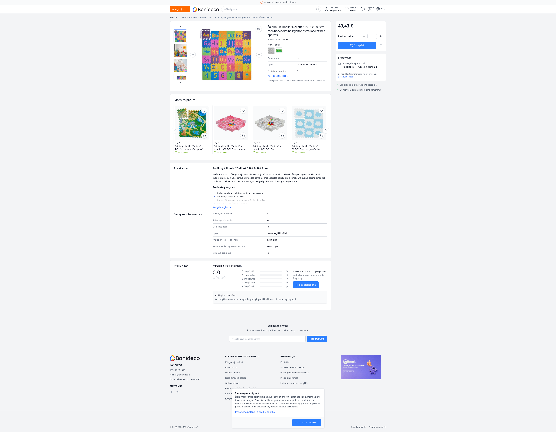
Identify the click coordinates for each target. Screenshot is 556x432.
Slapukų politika (266, 412)
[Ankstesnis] (193, 54)
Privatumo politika (245, 412)
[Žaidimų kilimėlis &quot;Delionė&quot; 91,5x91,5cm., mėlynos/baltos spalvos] (309, 123)
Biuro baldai (231, 367)
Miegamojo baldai (234, 362)
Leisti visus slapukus (307, 422)
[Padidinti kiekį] (380, 36)
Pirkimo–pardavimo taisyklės (294, 383)
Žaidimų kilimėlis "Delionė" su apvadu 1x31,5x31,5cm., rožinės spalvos (229, 148)
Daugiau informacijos (346, 77)
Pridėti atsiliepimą (306, 284)
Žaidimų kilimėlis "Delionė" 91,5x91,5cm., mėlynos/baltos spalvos (306, 148)
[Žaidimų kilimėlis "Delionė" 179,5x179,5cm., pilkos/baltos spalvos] (271, 50)
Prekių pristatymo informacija (294, 372)
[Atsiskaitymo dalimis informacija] (361, 367)
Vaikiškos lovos (232, 383)
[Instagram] (177, 391)
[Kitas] (259, 54)
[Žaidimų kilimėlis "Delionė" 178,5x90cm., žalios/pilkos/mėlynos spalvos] (279, 50)
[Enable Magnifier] (259, 29)
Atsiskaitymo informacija (292, 367)
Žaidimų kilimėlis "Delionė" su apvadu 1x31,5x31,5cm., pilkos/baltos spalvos (267, 148)
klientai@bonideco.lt (180, 374)
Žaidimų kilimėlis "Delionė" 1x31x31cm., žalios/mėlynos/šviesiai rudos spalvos (188, 148)
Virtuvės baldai (232, 372)
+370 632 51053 (177, 370)
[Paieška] (317, 9)
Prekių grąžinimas (289, 377)
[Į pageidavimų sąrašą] (381, 45)
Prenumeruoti (317, 338)
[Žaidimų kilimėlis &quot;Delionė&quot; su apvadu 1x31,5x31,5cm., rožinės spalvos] (231, 123)
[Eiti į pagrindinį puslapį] (206, 9)
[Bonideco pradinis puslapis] (185, 358)
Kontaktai (285, 362)
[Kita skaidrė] (326, 130)
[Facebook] (171, 391)
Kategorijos (178, 9)
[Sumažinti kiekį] (364, 36)
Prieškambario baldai (235, 377)
